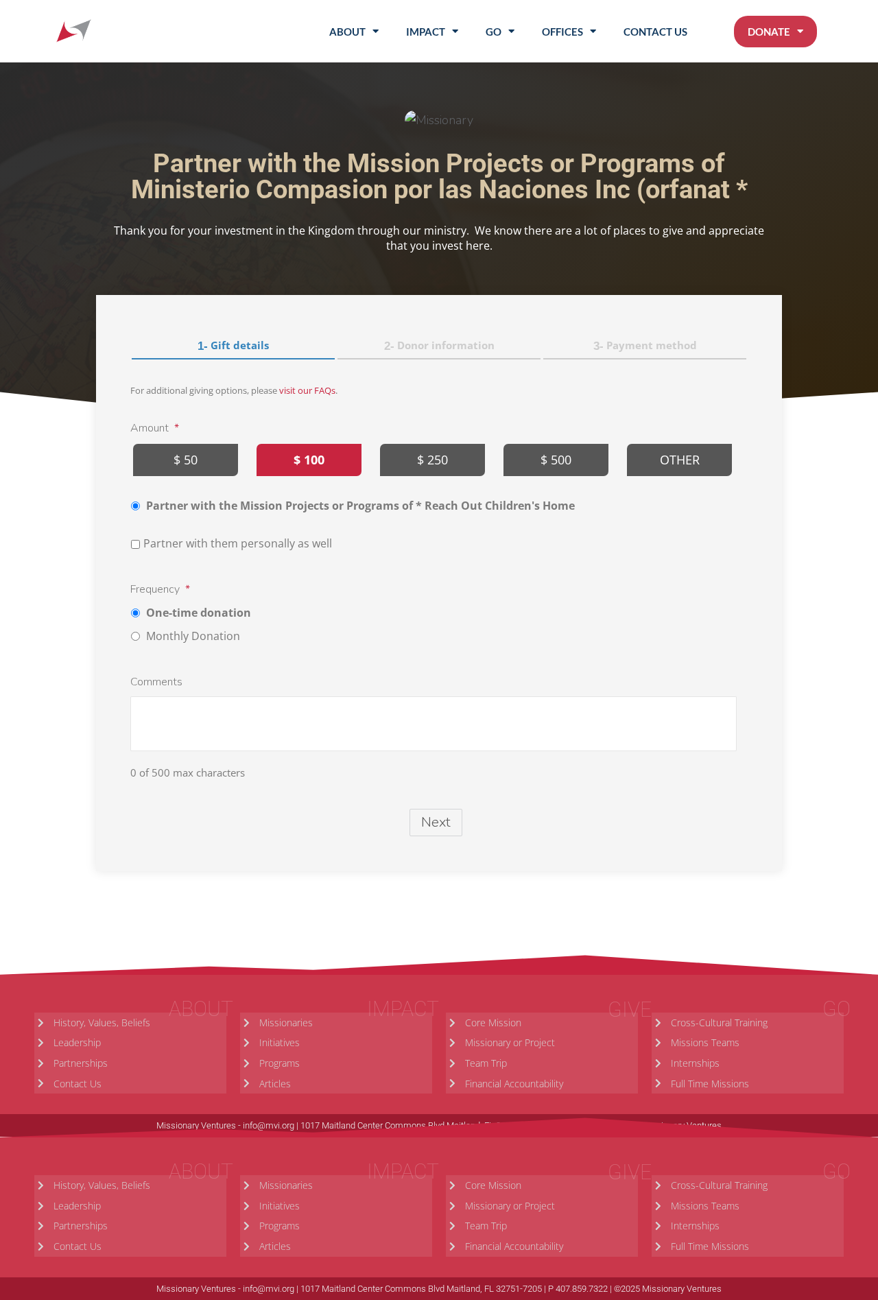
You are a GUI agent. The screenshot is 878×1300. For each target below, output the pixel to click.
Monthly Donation (193, 635)
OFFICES (562, 31)
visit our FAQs (307, 390)
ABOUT (347, 31)
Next (436, 822)
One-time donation (198, 612)
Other (680, 459)
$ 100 (309, 459)
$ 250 (432, 459)
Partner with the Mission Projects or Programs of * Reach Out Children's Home (360, 505)
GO (493, 31)
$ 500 (556, 459)
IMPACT (425, 31)
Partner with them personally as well (237, 543)
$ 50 (186, 459)
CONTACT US (655, 31)
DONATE (769, 31)
